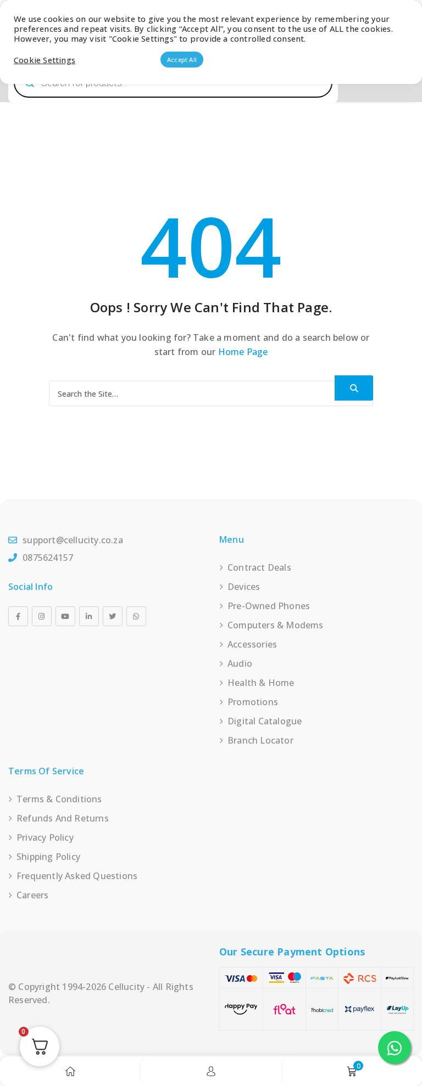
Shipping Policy (48, 857)
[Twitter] (113, 616)
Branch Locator (260, 740)
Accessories (252, 644)
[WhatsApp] (136, 616)
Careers (32, 895)
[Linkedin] (89, 616)
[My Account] (211, 1071)
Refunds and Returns (62, 818)
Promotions (252, 702)
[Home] (70, 1071)
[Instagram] (42, 616)
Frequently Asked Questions (76, 876)
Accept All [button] (182, 59)
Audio (239, 663)
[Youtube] (65, 616)
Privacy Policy (45, 837)
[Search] (354, 388)
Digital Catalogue (264, 721)
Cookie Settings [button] (44, 60)
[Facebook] (18, 616)
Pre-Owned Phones (268, 606)
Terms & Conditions (59, 799)
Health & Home (261, 683)
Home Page (243, 352)
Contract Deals (259, 567)
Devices (243, 587)
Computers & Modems (275, 625)
